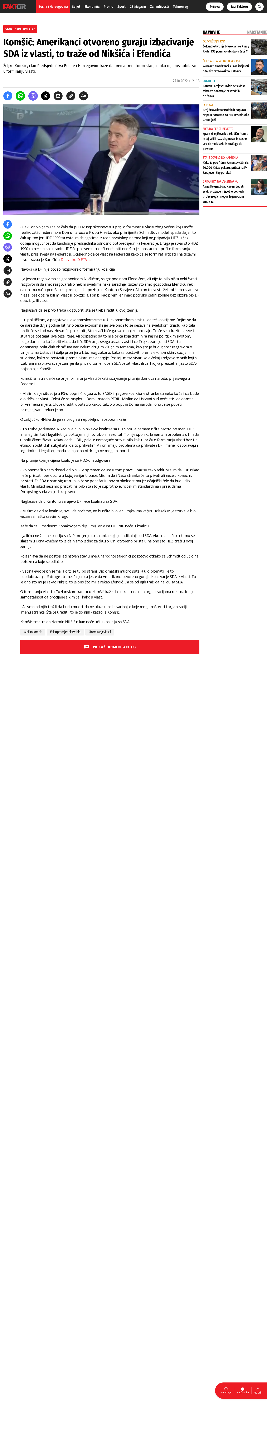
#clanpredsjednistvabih (65, 632)
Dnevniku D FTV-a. (76, 259)
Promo (108, 6)
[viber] (33, 96)
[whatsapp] (20, 96)
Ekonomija (91, 6)
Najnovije (226, 1392)
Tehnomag (180, 6)
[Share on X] (45, 95)
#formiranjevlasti (100, 632)
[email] (58, 96)
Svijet (76, 6)
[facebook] (7, 95)
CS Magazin (138, 6)
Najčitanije (243, 1392)
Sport (121, 6)
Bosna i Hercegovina (53, 6)
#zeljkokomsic (33, 632)
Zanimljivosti (159, 6)
